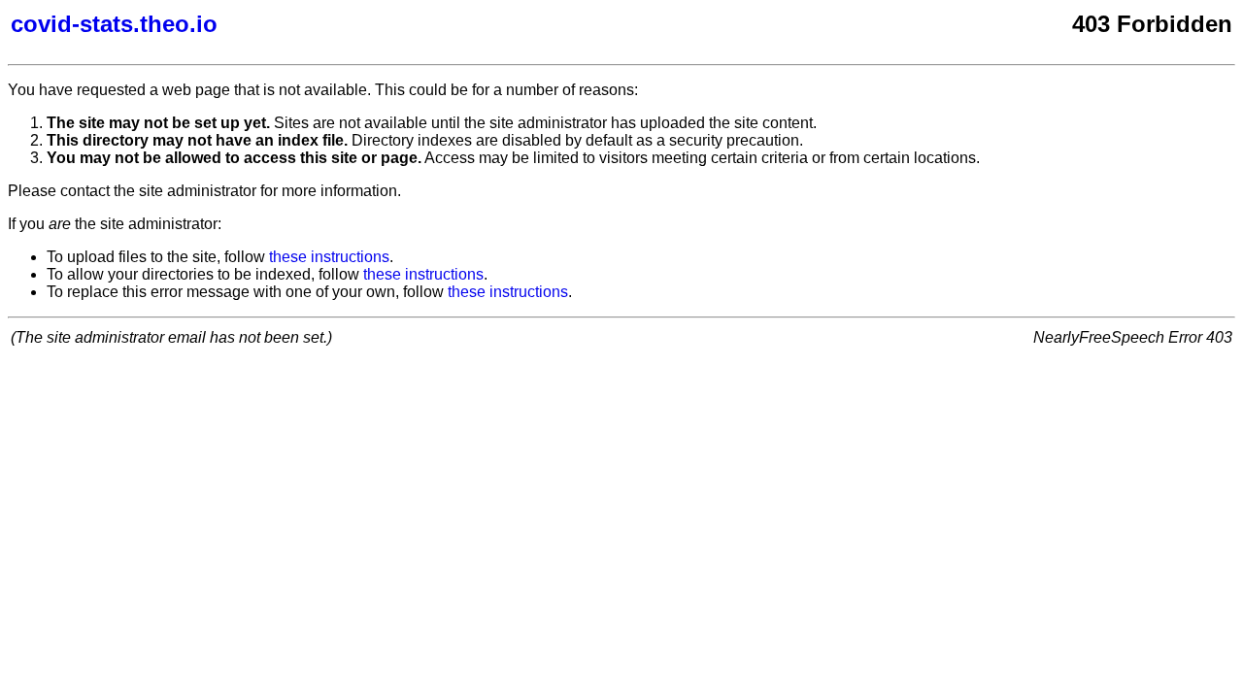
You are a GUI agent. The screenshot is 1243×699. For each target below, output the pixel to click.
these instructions (329, 257)
